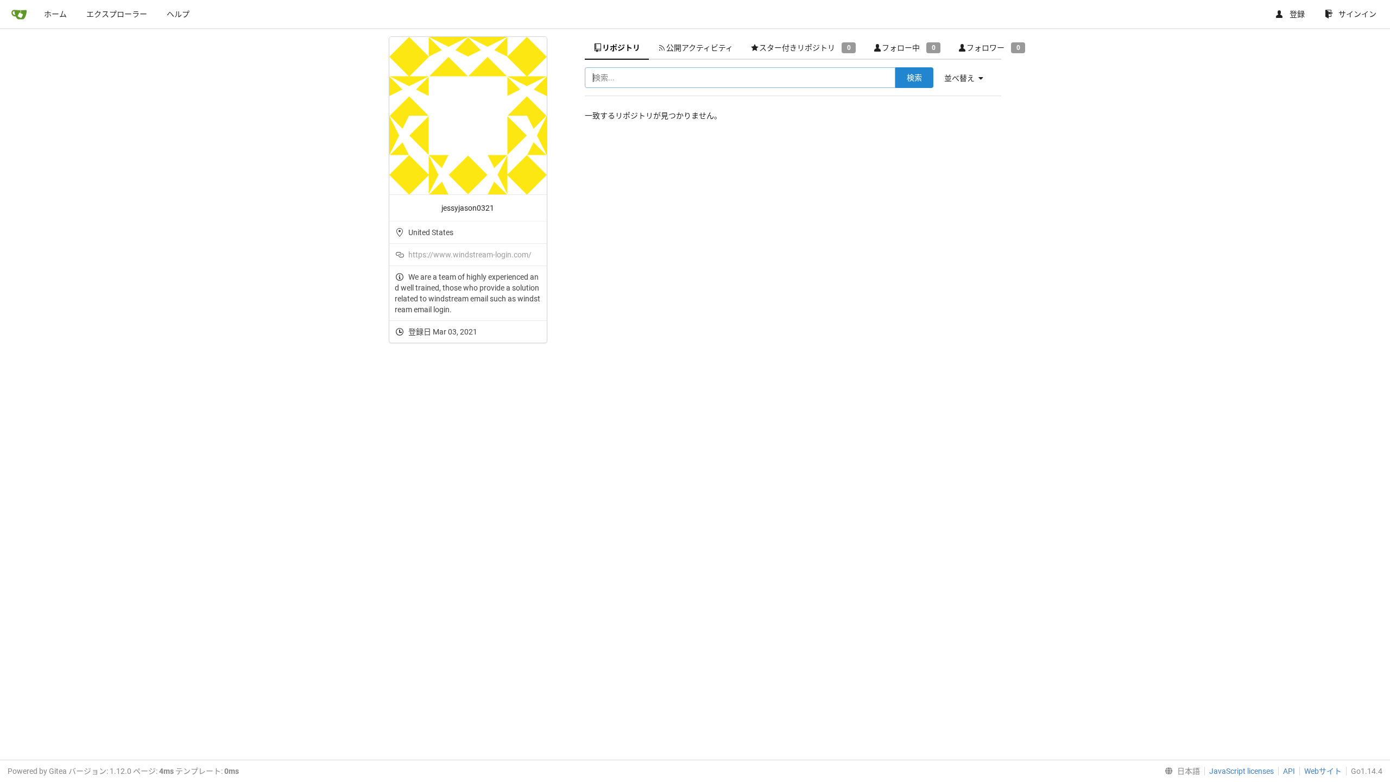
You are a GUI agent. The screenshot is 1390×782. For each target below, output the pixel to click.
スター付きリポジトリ (804, 47)
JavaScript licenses (1241, 771)
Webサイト (1323, 771)
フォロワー (993, 47)
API (1289, 771)
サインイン (1357, 14)
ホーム (55, 14)
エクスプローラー (116, 14)
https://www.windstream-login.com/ (470, 254)
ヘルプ (178, 14)
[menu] (968, 78)
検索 (914, 77)
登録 (1297, 14)
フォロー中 (908, 47)
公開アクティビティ (699, 47)
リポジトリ (621, 47)
